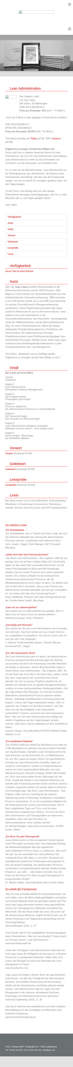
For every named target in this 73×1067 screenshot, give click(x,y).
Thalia (33, 138)
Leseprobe (10, 485)
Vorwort (9, 453)
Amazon (56, 138)
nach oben (61, 1059)
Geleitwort (10, 469)
